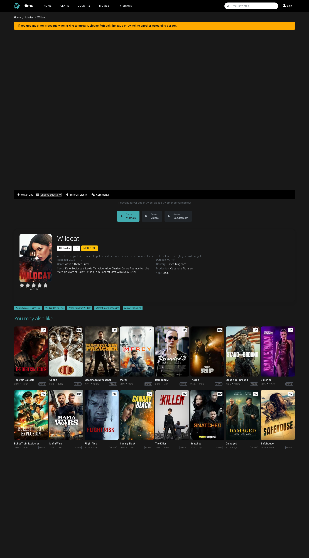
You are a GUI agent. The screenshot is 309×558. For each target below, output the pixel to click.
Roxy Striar (129, 272)
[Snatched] (207, 415)
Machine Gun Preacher (98, 379)
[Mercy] (137, 351)
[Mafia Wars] (66, 415)
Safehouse (267, 443)
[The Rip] (207, 351)
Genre (64, 5)
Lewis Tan (91, 268)
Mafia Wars (55, 443)
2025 (165, 272)
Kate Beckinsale (75, 268)
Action (69, 264)
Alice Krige (104, 268)
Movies (104, 5)
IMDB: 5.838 (89, 248)
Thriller (78, 264)
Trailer (66, 248)
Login (289, 5)
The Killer (160, 443)
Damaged (231, 443)
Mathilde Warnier (67, 272)
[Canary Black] (137, 415)
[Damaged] (242, 415)
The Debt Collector (25, 379)
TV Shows (125, 5)
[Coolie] (66, 351)
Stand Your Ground (237, 379)
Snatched (196, 443)
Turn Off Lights (78, 194)
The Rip (194, 379)
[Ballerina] (278, 351)
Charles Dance (120, 268)
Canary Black (127, 443)
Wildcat (68, 238)
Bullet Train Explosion (27, 443)
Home (48, 5)
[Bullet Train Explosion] (31, 415)
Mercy (123, 379)
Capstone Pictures (181, 268)
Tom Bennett (102, 272)
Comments (102, 194)
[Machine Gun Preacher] (101, 351)
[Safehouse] (278, 415)
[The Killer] (172, 415)
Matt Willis (117, 272)
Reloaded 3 (162, 379)
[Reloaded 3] (172, 351)
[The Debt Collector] (31, 351)
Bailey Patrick (86, 272)
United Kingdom (176, 264)
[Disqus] (154, 498)
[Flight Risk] (101, 415)
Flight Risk (91, 443)
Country (84, 5)
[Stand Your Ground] (242, 351)
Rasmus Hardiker (140, 268)
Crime (86, 264)
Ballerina (266, 379)
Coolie (53, 379)
